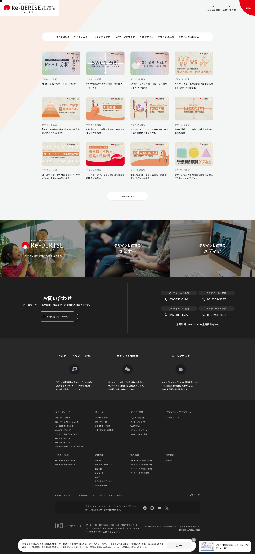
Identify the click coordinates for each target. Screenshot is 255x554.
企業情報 (99, 454)
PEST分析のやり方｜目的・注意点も (59, 84)
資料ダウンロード (70, 495)
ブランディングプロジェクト (179, 412)
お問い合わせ (83, 495)
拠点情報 (134, 454)
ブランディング (62, 412)
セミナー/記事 (62, 454)
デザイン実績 (136, 412)
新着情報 (58, 495)
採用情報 (170, 454)
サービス (99, 412)
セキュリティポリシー (116, 495)
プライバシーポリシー (98, 495)
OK (180, 545)
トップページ (193, 494)
